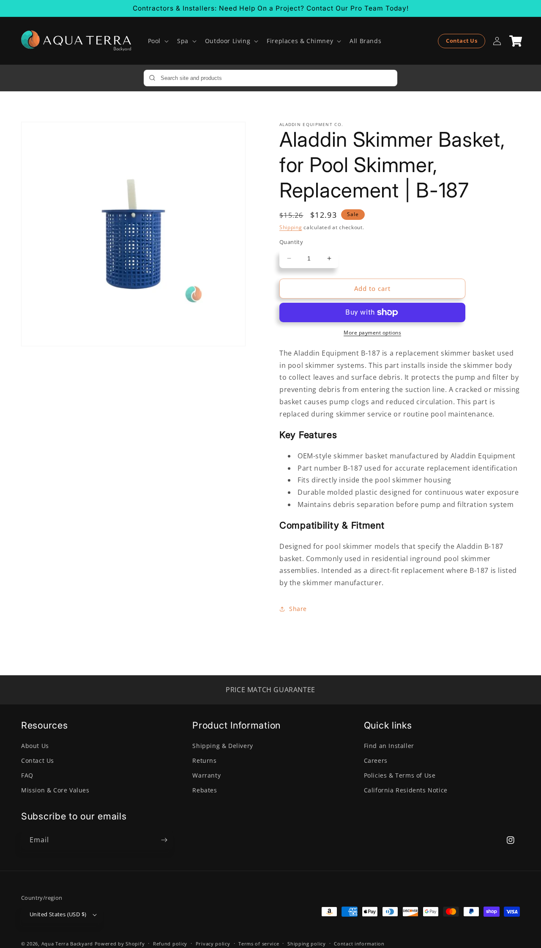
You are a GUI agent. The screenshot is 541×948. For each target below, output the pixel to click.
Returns (204, 760)
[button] (157, 41)
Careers (376, 760)
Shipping (290, 227)
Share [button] (298, 609)
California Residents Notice (406, 790)
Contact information (359, 943)
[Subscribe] (164, 839)
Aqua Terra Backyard (67, 943)
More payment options (372, 332)
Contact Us (461, 40)
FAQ (27, 775)
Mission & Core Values (55, 790)
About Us (35, 746)
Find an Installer (389, 746)
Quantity (291, 242)
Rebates (204, 790)
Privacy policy (213, 943)
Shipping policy (306, 943)
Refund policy (170, 943)
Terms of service (258, 943)
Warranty (206, 775)
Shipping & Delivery (222, 746)
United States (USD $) (58, 914)
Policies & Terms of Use (400, 775)
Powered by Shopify (120, 943)
